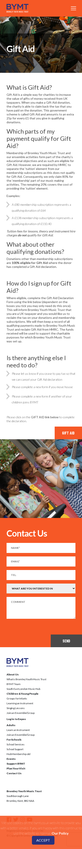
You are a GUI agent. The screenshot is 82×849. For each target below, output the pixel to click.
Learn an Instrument (18, 730)
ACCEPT (43, 840)
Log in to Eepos (16, 719)
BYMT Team (14, 684)
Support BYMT (16, 763)
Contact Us (14, 773)
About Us (13, 674)
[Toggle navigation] (73, 8)
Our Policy (60, 833)
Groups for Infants (17, 698)
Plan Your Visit (16, 768)
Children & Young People (22, 693)
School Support (15, 749)
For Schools (14, 739)
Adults (11, 725)
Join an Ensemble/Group (20, 713)
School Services (15, 744)
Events (11, 758)
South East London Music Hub (23, 688)
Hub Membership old (18, 754)
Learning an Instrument (20, 703)
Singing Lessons (16, 708)
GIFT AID (68, 433)
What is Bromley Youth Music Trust (26, 679)
